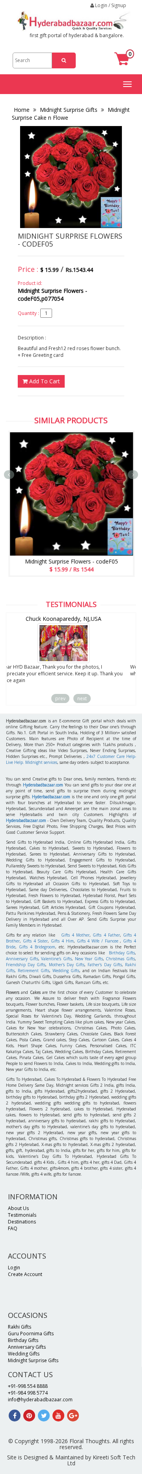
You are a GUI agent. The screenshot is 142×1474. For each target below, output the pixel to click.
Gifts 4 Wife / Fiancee (97, 941)
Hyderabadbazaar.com (43, 785)
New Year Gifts (89, 958)
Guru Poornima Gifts (31, 1333)
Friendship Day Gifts (25, 964)
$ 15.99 (49, 269)
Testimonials (22, 1215)
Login (14, 1267)
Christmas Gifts (120, 958)
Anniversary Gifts (22, 958)
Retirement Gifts (33, 970)
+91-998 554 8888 (28, 1386)
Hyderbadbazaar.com (51, 796)
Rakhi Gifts (19, 1326)
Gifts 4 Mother (75, 935)
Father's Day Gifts (104, 964)
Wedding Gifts (65, 970)
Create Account (25, 1274)
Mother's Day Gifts (66, 964)
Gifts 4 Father (106, 935)
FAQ (12, 1228)
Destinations (22, 1221)
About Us (18, 1208)
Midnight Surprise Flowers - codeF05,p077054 (52, 294)
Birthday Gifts (122, 953)
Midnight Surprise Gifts (68, 109)
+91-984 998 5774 (28, 1392)
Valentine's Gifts (56, 958)
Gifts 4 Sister (35, 941)
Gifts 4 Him (62, 941)
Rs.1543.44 (79, 269)
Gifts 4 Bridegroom (37, 947)
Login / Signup (110, 5)
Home (22, 109)
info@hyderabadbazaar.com (40, 1399)
